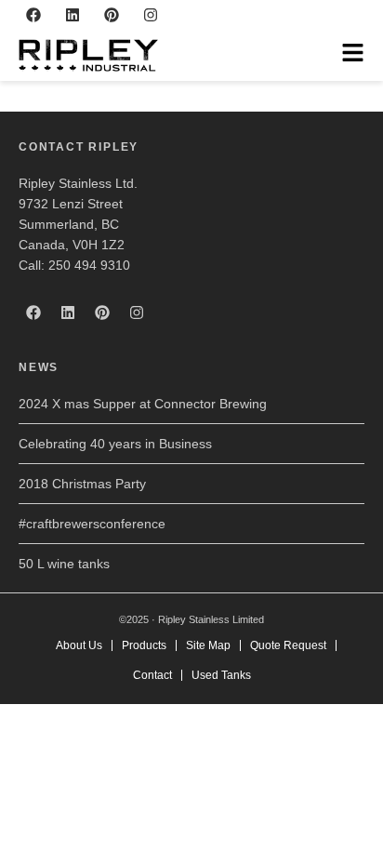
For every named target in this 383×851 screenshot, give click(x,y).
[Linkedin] (72, 15)
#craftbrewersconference (92, 523)
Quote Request (288, 645)
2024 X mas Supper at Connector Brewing (143, 403)
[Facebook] (33, 15)
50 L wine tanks (64, 563)
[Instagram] (150, 15)
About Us (79, 645)
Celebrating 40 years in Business (115, 443)
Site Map (208, 645)
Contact (152, 675)
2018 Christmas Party (82, 483)
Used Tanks (221, 675)
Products (144, 645)
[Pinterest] (111, 15)
